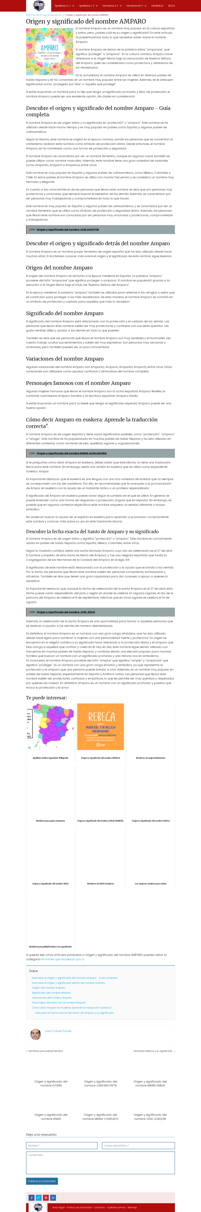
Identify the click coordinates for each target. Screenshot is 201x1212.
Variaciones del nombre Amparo (52, 998)
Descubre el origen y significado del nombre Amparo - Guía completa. (75, 978)
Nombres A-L (110, 6)
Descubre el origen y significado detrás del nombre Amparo (68, 983)
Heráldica (157, 6)
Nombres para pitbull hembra (46, 1051)
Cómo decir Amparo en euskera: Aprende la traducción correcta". (72, 1007)
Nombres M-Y (135, 6)
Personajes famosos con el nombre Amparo (59, 1002)
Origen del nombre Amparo (48, 988)
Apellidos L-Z (86, 6)
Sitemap (132, 1207)
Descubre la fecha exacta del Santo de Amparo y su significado (74, 1013)
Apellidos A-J (63, 6)
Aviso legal (58, 1207)
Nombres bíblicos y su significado (153, 1051)
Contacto (99, 1207)
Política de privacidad (79, 1207)
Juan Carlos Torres (58, 1031)
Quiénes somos (116, 1207)
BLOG (171, 6)
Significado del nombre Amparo (51, 993)
